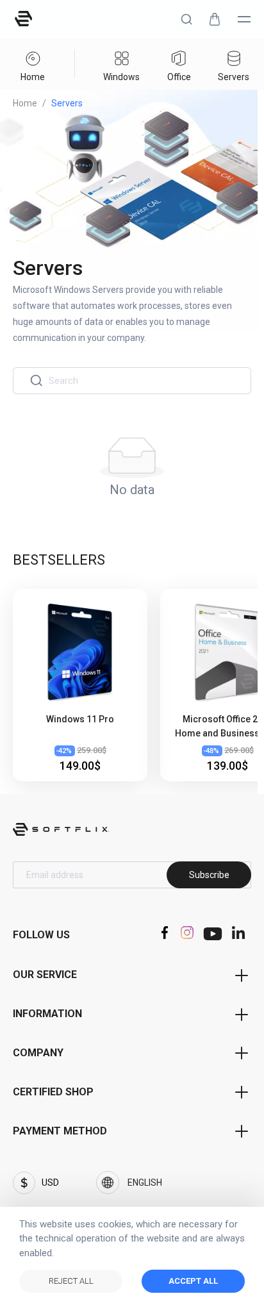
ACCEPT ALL (193, 1281)
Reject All (71, 1281)
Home (25, 103)
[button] (186, 19)
